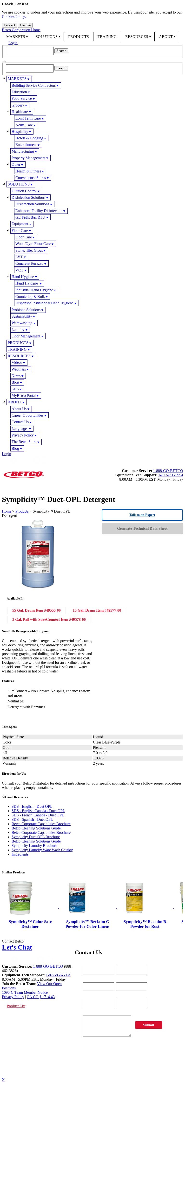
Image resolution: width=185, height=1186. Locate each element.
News (16, 376)
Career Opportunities (27, 415)
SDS (15, 389)
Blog (15, 382)
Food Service (22, 98)
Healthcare (20, 112)
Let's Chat (17, 947)
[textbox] (29, 51)
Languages (20, 429)
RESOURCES (136, 37)
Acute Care (24, 125)
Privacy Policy (23, 435)
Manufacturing (23, 151)
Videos (17, 362)
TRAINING (107, 37)
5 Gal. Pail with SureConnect (49, 619)
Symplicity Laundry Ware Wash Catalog (42, 850)
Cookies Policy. (14, 16)
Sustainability (22, 316)
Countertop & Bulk (30, 296)
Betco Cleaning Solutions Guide (36, 828)
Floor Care (20, 231)
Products (22, 511)
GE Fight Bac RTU (30, 217)
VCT (19, 270)
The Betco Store (24, 442)
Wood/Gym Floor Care (33, 244)
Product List (16, 1006)
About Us (19, 409)
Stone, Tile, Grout (29, 250)
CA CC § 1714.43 (41, 997)
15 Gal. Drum (97, 610)
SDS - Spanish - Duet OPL (32, 819)
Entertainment (26, 145)
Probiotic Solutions (26, 310)
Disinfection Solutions (28, 197)
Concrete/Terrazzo (29, 263)
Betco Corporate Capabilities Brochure (41, 824)
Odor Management (26, 336)
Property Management (28, 158)
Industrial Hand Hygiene (34, 290)
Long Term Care (28, 118)
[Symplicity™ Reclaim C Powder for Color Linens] (88, 907)
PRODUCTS (78, 37)
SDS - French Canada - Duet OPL (38, 815)
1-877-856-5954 (170, 475)
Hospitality (20, 131)
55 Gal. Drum (36, 610)
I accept (9, 25)
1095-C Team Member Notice (25, 992)
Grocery (18, 105)
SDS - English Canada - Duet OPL (38, 811)
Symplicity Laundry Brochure (34, 845)
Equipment (20, 224)
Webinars (19, 369)
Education (19, 92)
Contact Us (20, 422)
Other (16, 164)
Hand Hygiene (23, 277)
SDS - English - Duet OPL (32, 806)
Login (13, 43)
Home (6, 511)
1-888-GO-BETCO (168, 471)
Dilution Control (24, 191)
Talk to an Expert (142, 515)
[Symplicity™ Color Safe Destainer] (30, 907)
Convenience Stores (30, 178)
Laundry (18, 330)
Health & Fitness (28, 171)
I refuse (25, 25)
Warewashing (22, 323)
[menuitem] (16, 36)
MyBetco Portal (24, 395)
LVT (19, 257)
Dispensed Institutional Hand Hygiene (44, 303)
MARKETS (15, 37)
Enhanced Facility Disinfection (38, 211)
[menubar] (92, 36)
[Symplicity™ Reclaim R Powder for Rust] (145, 907)
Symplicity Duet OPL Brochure (36, 837)
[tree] (92, 263)
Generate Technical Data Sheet (142, 528)
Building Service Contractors (34, 85)
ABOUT (166, 37)
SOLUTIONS (47, 37)
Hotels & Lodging (29, 138)
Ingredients (20, 854)
